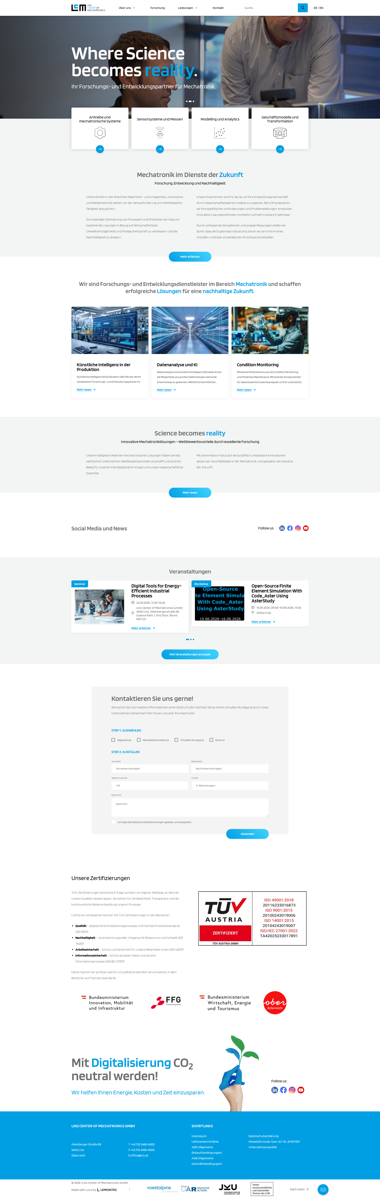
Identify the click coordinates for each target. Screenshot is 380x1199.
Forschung (157, 8)
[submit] (303, 7)
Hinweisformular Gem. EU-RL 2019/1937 (274, 1141)
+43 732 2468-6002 (143, 1144)
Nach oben (297, 1189)
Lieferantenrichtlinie (205, 1141)
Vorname (116, 761)
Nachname (196, 761)
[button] (186, 101)
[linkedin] (282, 528)
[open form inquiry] (323, 1189)
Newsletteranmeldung (156, 740)
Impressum (199, 1136)
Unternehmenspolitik (263, 1147)
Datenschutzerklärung (264, 1136)
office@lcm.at (139, 1155)
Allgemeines (124, 740)
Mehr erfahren (190, 256)
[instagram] (298, 528)
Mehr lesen (84, 389)
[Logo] (88, 6)
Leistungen (185, 8)
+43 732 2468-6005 (143, 1150)
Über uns (125, 8)
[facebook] (290, 528)
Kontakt (218, 8)
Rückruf (220, 740)
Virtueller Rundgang (192, 740)
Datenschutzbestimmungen (148, 822)
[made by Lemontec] (107, 1189)
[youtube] (306, 528)
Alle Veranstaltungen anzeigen (190, 654)
